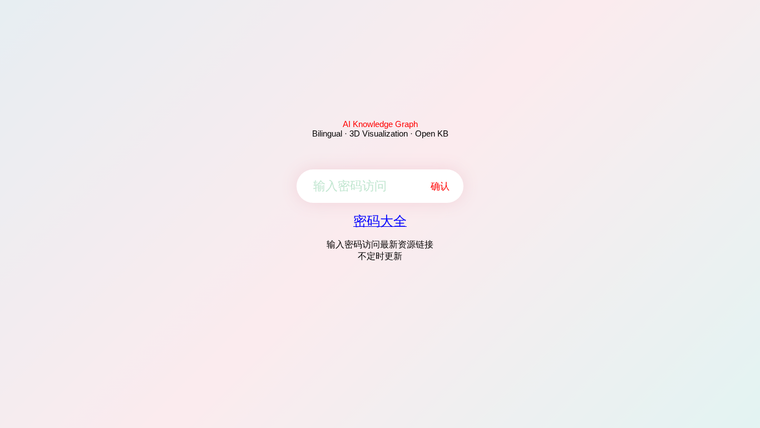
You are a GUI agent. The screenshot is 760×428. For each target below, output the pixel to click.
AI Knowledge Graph (380, 124)
